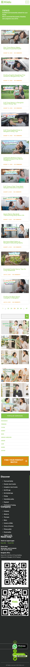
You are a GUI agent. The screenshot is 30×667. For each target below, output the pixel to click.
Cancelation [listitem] (7, 499)
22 (8, 308)
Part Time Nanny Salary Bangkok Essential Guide (12, 48)
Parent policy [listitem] (7, 532)
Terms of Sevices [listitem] (8, 526)
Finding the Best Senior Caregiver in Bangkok (11, 297)
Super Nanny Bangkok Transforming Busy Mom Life (13, 214)
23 (11, 308)
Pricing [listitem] (6, 496)
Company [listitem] (6, 511)
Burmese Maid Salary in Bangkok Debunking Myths (13, 242)
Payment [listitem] (6, 502)
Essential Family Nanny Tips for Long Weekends (14, 269)
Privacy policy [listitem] (7, 529)
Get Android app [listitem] (8, 493)
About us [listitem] (6, 514)
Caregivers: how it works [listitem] (11, 487)
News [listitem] (5, 520)
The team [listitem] (6, 517)
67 (26, 308)
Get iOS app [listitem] (7, 490)
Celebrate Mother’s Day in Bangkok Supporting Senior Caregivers (13, 159)
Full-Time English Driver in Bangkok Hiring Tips (12, 130)
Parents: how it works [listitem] (10, 484)
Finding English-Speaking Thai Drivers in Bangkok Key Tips (14, 75)
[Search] (27, 316)
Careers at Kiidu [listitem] (8, 523)
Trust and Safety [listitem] (8, 481)
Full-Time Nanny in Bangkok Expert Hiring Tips (13, 103)
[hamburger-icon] (27, 2)
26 (21, 308)
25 (18, 308)
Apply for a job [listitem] (8, 535)
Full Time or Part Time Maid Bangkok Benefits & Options (13, 187)
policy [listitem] (12, 499)
